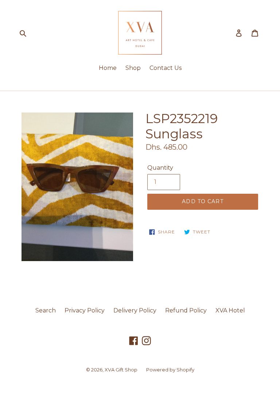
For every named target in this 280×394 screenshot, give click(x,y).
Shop (133, 67)
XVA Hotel (230, 310)
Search (45, 310)
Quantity (160, 167)
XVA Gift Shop (121, 370)
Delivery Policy (134, 310)
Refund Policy (186, 310)
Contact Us (165, 67)
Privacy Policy (85, 310)
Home (108, 67)
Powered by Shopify (170, 370)
